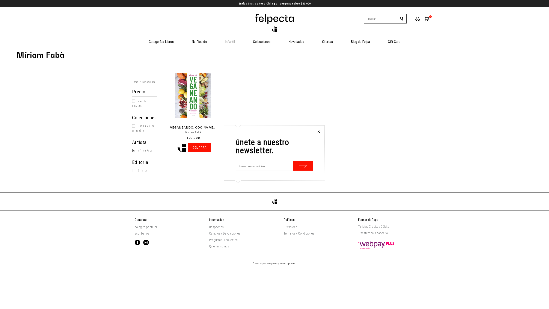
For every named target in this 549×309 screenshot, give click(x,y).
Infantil (230, 41)
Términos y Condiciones (299, 233)
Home (135, 81)
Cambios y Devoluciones (224, 233)
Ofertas (327, 41)
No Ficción (199, 41)
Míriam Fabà (145, 150)
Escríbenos (142, 233)
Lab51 (293, 263)
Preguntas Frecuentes (223, 240)
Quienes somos (219, 246)
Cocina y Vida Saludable (143, 128)
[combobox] (385, 18)
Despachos (216, 227)
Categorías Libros (161, 41)
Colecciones (261, 41)
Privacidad (290, 227)
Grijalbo (142, 170)
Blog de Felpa (360, 41)
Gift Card (394, 41)
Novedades (296, 41)
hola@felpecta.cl (146, 227)
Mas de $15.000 (139, 104)
